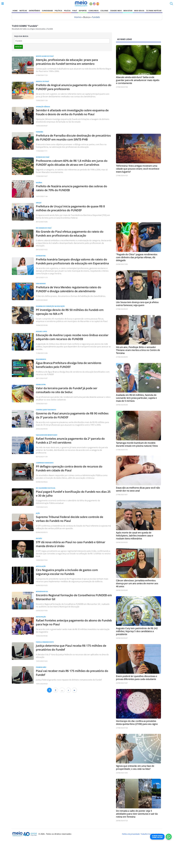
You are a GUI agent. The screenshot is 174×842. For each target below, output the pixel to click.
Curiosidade (47, 10)
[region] (138, 112)
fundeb (96, 17)
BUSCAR (18, 47)
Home (15, 10)
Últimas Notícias (153, 10)
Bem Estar (127, 10)
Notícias (23, 10)
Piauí (74, 10)
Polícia (67, 10)
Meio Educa (139, 10)
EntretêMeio (34, 10)
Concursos (93, 10)
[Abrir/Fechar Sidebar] (2, 3)
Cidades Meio (116, 10)
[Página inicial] (81, 4)
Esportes (83, 10)
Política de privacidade (131, 834)
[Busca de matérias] (171, 4)
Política (58, 10)
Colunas (104, 10)
